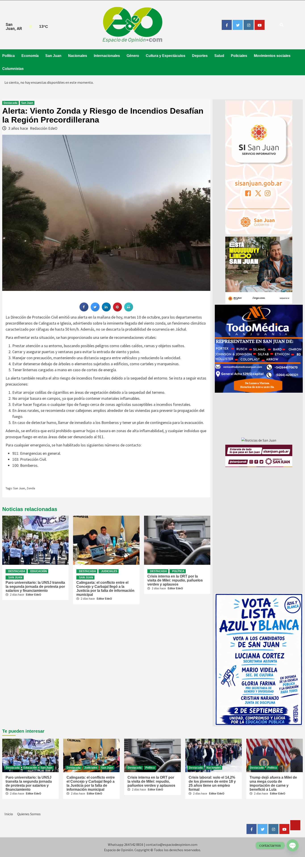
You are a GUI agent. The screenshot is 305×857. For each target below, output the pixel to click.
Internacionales (107, 56)
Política (8, 56)
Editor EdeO (33, 594)
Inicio (8, 814)
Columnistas (13, 69)
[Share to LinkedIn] (106, 310)
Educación (38, 571)
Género (133, 56)
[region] (259, 349)
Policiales (239, 56)
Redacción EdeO (43, 128)
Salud (219, 56)
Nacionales (77, 56)
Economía (30, 56)
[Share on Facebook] (83, 310)
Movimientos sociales (272, 56)
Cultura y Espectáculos (165, 56)
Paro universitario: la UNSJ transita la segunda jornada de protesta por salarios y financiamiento (35, 586)
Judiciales (109, 571)
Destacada (10, 102)
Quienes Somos (29, 814)
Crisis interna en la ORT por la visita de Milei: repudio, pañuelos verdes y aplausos (175, 580)
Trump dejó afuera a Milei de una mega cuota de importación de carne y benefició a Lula (273, 783)
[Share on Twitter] (95, 310)
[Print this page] (128, 310)
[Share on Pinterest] (117, 310)
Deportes (200, 56)
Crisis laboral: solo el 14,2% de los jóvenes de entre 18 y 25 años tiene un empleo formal (212, 783)
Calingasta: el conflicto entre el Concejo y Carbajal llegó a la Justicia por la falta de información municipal (105, 588)
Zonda (31, 488)
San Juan (53, 56)
